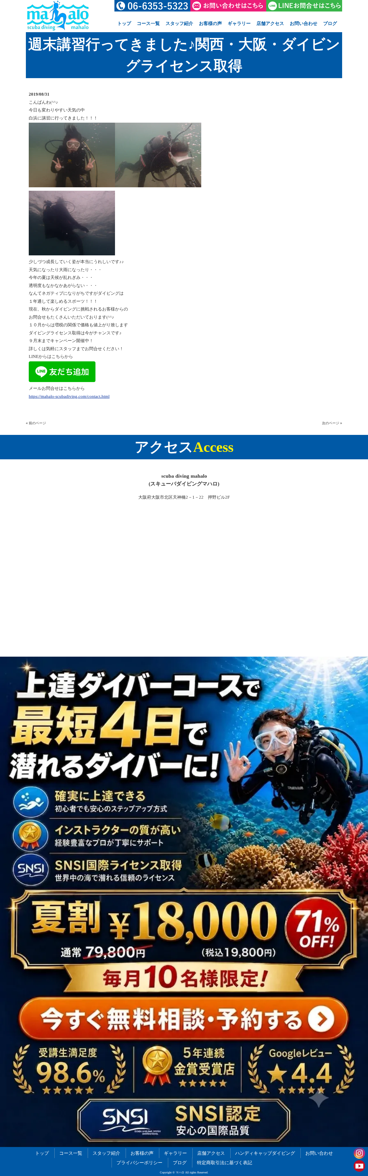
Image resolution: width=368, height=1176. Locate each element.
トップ (124, 23)
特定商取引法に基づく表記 (224, 1162)
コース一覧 (148, 23)
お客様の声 (210, 23)
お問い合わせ (303, 23)
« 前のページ (36, 423)
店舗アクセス (270, 23)
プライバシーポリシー (139, 1162)
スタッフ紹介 (179, 23)
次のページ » (332, 423)
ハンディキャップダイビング (265, 1153)
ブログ (330, 23)
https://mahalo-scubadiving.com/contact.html (69, 396)
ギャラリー (239, 23)
